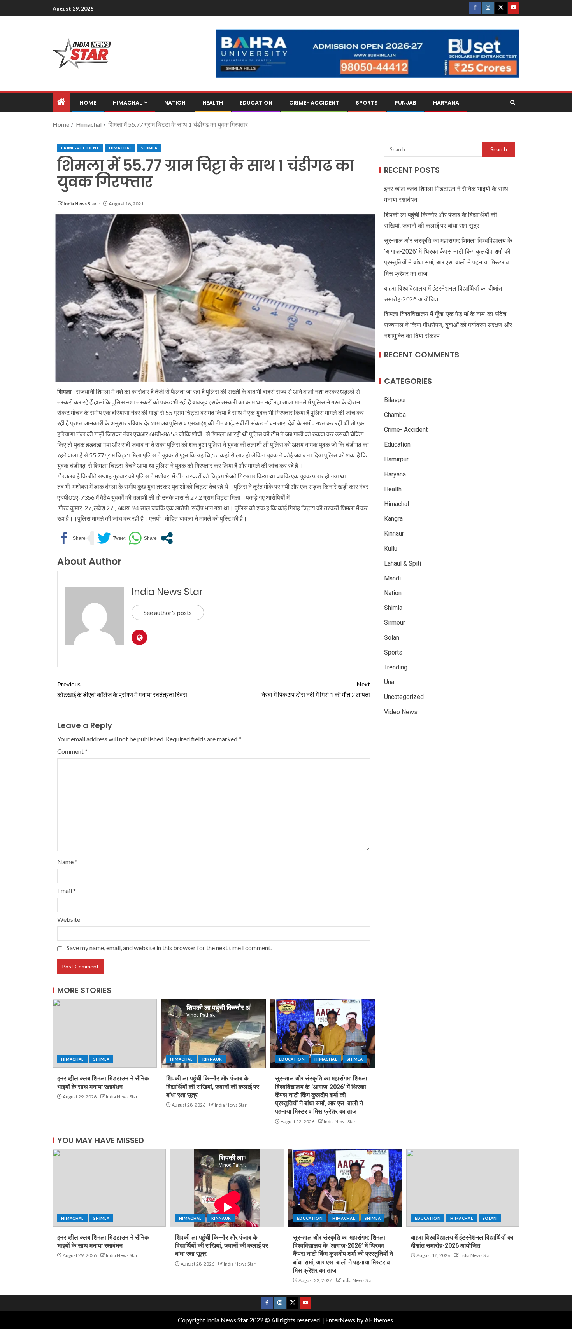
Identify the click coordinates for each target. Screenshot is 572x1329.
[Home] (61, 102)
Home (88, 103)
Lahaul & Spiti (402, 563)
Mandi (392, 578)
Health (212, 103)
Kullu (390, 548)
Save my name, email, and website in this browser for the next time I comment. (169, 947)
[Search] (513, 102)
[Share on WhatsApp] (142, 538)
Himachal (127, 103)
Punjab (405, 103)
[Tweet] (111, 538)
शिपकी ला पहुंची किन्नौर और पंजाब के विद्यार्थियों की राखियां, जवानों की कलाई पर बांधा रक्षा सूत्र (212, 1087)
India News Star (80, 204)
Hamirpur (396, 459)
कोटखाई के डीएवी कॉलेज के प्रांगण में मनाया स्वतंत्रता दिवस (122, 689)
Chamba (395, 414)
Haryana (446, 103)
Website (68, 919)
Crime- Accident (314, 103)
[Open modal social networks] (167, 538)
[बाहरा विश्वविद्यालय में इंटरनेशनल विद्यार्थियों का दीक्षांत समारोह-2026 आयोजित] (462, 1188)
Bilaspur (395, 400)
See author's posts (168, 612)
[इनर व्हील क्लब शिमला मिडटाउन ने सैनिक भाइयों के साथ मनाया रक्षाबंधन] (105, 1033)
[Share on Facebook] (71, 538)
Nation (175, 103)
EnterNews (340, 1320)
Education (256, 103)
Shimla (149, 147)
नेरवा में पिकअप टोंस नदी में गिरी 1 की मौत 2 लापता (315, 689)
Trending (395, 667)
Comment (72, 751)
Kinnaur (212, 1059)
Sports (367, 103)
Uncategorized (404, 696)
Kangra (393, 518)
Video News (401, 712)
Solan (391, 637)
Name (67, 861)
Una (389, 682)
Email (66, 890)
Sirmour (394, 622)
